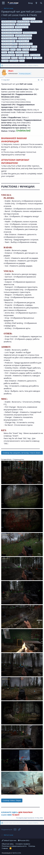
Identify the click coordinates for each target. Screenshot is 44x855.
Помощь (31, 846)
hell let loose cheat (8, 24)
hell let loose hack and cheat (11, 30)
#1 (42, 80)
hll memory (6, 58)
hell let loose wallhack (9, 46)
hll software (37, 58)
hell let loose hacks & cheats (11, 33)
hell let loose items (29, 33)
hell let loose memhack (23, 35)
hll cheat (26, 49)
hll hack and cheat (22, 52)
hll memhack (35, 55)
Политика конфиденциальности (14, 846)
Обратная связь (8, 844)
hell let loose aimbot (9, 21)
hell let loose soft (22, 41)
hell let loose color (23, 24)
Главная (5, 848)
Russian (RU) (24, 840)
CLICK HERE (6, 815)
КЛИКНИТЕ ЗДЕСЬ (9, 812)
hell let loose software (9, 44)
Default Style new (9, 840)
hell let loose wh (24, 46)
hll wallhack (14, 60)
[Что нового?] (36, 3)
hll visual (5, 60)
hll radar (22, 58)
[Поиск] (41, 3)
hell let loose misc (25, 38)
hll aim (34, 46)
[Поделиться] (38, 80)
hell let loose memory (9, 38)
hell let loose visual (25, 44)
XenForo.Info (17, 853)
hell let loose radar (8, 41)
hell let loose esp (7, 27)
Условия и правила (23, 844)
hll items (19, 55)
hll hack (11, 52)
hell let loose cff (36, 21)
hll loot (26, 55)
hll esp (4, 52)
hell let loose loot (8, 35)
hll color (33, 49)
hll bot (13, 49)
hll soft (29, 58)
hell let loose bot (23, 21)
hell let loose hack (22, 27)
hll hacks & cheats (8, 55)
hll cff (19, 49)
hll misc (14, 58)
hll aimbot (5, 49)
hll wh (22, 60)
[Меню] (3, 3)
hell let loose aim (29, 19)
